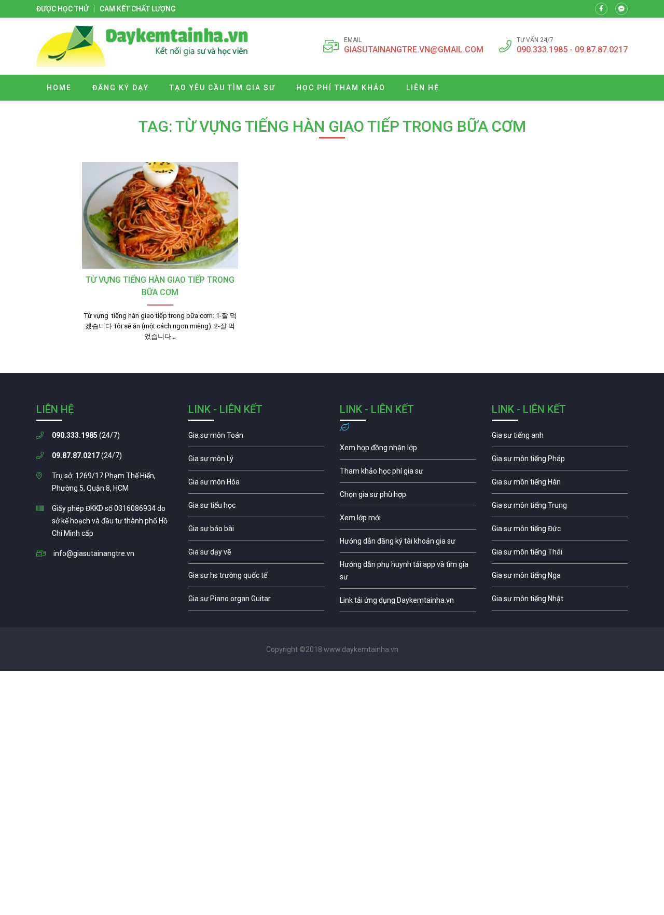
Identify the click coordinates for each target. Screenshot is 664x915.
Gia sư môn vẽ (256, 554)
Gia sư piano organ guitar (256, 601)
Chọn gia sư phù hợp (408, 497)
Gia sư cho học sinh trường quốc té (256, 578)
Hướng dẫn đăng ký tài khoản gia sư (408, 543)
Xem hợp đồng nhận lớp (408, 450)
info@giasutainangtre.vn (93, 553)
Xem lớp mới (408, 520)
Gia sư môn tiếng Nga (408, 603)
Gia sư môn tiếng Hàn (560, 484)
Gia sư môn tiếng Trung (560, 508)
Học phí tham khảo (340, 88)
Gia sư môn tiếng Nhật (560, 601)
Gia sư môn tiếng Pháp (560, 461)
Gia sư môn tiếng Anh (560, 438)
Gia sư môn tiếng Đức (560, 531)
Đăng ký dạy (120, 88)
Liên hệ (422, 88)
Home (59, 88)
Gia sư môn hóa (256, 484)
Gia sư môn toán (256, 438)
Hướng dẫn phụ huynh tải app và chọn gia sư (408, 573)
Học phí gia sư (408, 473)
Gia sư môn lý (256, 461)
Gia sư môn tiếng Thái (560, 554)
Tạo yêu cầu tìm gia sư (222, 88)
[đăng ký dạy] (142, 46)
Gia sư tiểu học (256, 508)
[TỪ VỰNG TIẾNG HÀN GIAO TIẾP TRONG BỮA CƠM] (160, 215)
